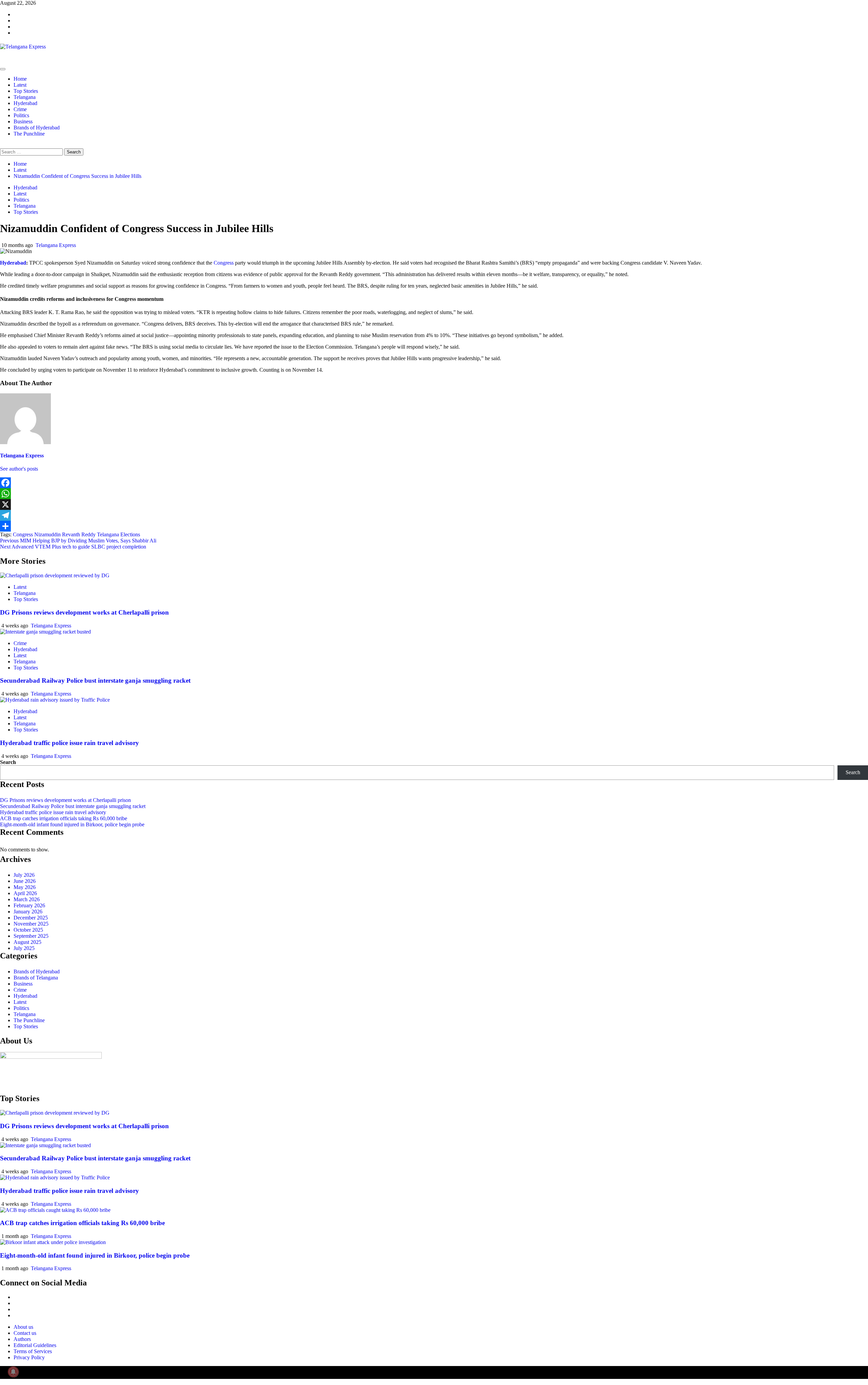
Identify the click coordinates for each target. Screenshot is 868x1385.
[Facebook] (434, 482)
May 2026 (25, 887)
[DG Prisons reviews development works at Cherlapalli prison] (55, 575)
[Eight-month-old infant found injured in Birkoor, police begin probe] (53, 1242)
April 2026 (25, 893)
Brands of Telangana (36, 977)
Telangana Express (56, 245)
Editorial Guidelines (35, 1345)
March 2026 (27, 899)
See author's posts (19, 469)
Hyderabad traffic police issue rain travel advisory (69, 742)
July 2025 (24, 948)
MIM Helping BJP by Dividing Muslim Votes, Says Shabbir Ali (78, 540)
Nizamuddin (47, 534)
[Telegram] (434, 515)
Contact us (25, 1333)
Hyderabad (25, 103)
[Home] (2, 61)
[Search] (2, 145)
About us (23, 1327)
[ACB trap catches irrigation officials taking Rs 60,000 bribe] (55, 1210)
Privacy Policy (29, 1357)
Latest (20, 85)
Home (20, 79)
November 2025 (31, 924)
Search (8, 762)
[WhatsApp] (434, 493)
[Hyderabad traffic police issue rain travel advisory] (55, 700)
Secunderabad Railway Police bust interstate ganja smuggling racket (95, 680)
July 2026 (24, 875)
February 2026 (29, 905)
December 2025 (31, 918)
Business (23, 121)
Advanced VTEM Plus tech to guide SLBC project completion (73, 547)
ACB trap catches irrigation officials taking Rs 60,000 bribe (63, 818)
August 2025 (27, 942)
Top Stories (26, 91)
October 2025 (28, 930)
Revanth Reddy (79, 534)
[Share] (434, 526)
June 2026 (25, 881)
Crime (20, 109)
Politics (21, 115)
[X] (434, 504)
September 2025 (31, 936)
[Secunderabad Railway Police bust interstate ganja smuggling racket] (45, 632)
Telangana (25, 97)
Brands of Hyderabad (37, 127)
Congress (224, 263)
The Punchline (29, 134)
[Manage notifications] (13, 1371)
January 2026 (28, 911)
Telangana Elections (118, 534)
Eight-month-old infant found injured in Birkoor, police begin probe (72, 824)
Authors (22, 1339)
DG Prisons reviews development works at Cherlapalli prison (84, 612)
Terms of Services (33, 1351)
